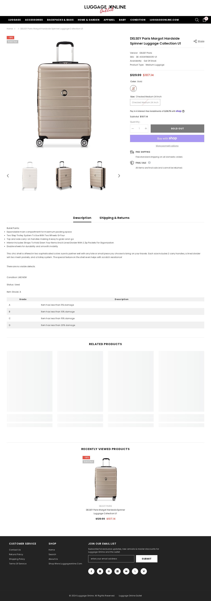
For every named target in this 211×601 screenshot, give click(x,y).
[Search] (197, 20)
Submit (147, 558)
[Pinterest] (109, 571)
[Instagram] (100, 571)
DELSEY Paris (146, 52)
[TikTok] (117, 571)
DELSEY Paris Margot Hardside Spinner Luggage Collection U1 (105, 511)
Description (82, 218)
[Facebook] (91, 571)
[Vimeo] (144, 571)
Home (10, 28)
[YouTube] (126, 571)
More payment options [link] (167, 145)
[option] (63, 93)
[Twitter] (135, 571)
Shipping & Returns (114, 218)
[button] (7, 175)
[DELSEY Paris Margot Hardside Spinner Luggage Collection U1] (105, 479)
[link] (29, 420)
